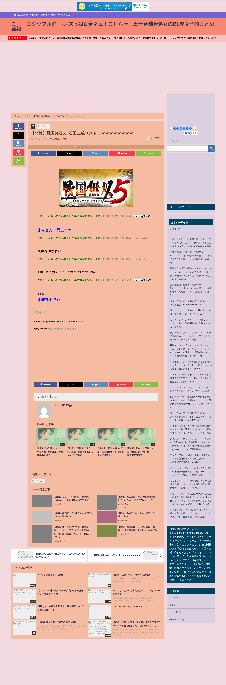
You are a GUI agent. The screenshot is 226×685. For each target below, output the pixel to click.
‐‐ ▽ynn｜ (44, 126)
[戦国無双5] (96, 189)
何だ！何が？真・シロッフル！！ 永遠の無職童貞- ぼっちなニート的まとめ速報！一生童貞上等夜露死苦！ (190, 336)
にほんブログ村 (176, 140)
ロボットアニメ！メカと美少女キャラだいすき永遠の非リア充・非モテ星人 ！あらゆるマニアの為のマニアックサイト (191, 365)
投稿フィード (175, 605)
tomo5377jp (156, 138)
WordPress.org (176, 619)
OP (33, 126)
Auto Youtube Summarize (61, 329)
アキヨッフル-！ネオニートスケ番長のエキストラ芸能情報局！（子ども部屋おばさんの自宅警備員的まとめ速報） (190, 458)
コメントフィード (177, 612)
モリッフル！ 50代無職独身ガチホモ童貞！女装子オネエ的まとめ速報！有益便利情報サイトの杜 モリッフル (190, 484)
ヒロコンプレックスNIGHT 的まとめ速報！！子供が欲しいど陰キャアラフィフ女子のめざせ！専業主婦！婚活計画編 (190, 513)
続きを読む (40, 312)
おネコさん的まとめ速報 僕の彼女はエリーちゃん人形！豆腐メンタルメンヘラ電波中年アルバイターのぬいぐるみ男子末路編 (190, 242)
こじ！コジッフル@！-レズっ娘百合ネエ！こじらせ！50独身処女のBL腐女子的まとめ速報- (190, 323)
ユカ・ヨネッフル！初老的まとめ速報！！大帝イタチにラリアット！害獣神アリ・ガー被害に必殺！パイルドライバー (190, 416)
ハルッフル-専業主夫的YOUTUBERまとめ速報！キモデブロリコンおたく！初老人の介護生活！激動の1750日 (190, 378)
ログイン (173, 598)
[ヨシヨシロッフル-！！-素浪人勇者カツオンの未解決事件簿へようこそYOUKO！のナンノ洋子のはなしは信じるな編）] (190, 471)
